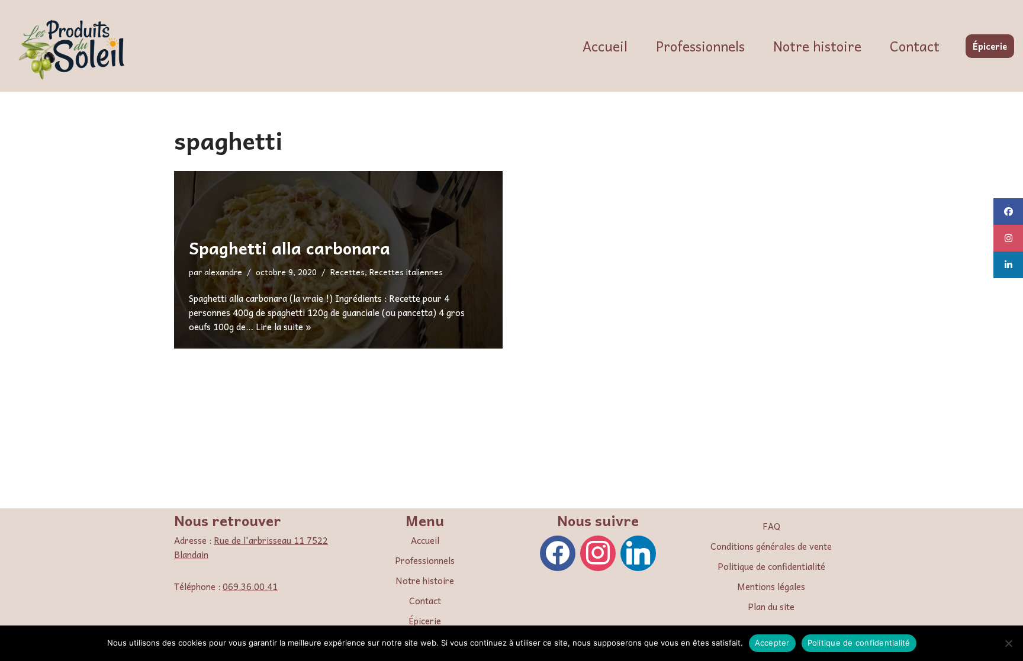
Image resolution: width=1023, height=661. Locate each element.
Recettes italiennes (406, 272)
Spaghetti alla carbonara (289, 247)
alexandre (223, 272)
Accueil (605, 46)
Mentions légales (771, 586)
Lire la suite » (283, 327)
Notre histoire (817, 46)
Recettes (347, 272)
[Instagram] (598, 552)
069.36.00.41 (250, 586)
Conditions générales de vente (771, 546)
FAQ (771, 526)
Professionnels (700, 46)
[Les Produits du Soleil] (74, 49)
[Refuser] (1008, 643)
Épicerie (990, 46)
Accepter (772, 642)
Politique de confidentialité (771, 566)
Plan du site (771, 606)
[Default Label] (638, 552)
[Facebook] (557, 552)
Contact (915, 46)
